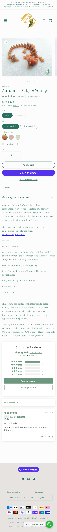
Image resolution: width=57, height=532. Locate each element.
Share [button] (7, 187)
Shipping (16, 105)
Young (21, 116)
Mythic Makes (17, 518)
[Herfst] (4, 137)
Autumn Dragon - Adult (13, 234)
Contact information (15, 526)
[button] (6, 21)
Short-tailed (29, 126)
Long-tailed (10, 126)
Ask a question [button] (28, 387)
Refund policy (45, 518)
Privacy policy (15, 522)
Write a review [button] (28, 381)
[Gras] (18, 137)
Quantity (5, 149)
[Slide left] (22, 81)
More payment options (28, 179)
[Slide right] (34, 81)
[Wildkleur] (11, 137)
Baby (7, 115)
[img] (10, 413)
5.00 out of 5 (36, 352)
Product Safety (31, 526)
